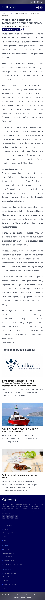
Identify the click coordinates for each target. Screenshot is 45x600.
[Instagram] (12, 517)
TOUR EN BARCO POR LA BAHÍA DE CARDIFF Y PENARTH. (20, 430)
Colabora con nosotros (9, 584)
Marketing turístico (8, 533)
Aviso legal (16, 598)
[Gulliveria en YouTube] (41, 2)
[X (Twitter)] (3, 517)
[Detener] (22, 29)
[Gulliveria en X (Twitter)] (31, 2)
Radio (4, 537)
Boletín (5, 540)
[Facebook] (8, 517)
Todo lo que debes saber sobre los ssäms (19, 476)
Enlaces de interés (8, 560)
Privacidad (23, 598)
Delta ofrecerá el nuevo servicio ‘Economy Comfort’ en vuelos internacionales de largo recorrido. (19, 383)
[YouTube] (16, 517)
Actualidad (10, 13)
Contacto (5, 529)
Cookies (29, 598)
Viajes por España (8, 553)
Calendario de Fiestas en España (12, 564)
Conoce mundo (7, 557)
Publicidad (6, 581)
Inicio (3, 13)
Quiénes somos (7, 525)
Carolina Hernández (10, 26)
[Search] (41, 7)
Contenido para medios (10, 573)
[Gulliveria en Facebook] (34, 2)
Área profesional (8, 577)
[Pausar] (18, 29)
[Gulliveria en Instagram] (38, 2)
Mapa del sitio (7, 588)
